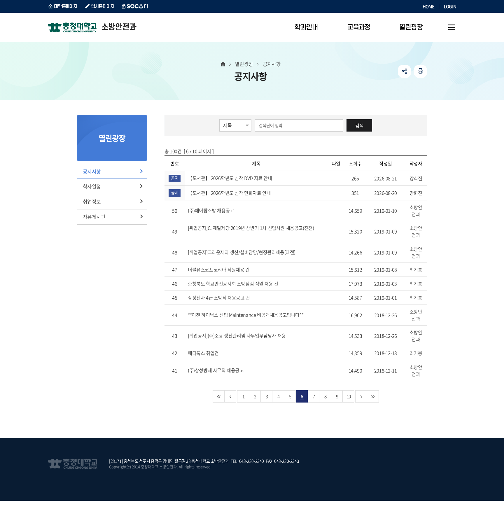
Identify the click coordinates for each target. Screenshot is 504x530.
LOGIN (450, 6)
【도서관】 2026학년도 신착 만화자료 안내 (230, 192)
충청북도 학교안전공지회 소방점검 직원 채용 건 (233, 283)
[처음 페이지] (219, 396)
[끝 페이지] (373, 396)
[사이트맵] (451, 27)
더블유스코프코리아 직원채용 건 (219, 269)
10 (348, 396)
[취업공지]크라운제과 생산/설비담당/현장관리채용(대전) (242, 252)
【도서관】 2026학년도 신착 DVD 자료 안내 (230, 177)
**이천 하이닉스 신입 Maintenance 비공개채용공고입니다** (246, 314)
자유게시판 (94, 216)
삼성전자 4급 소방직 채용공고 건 (219, 297)
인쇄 (420, 71)
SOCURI (135, 6)
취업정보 (92, 201)
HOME (428, 6)
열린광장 (244, 64)
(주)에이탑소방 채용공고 (211, 210)
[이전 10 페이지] (230, 396)
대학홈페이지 (65, 6)
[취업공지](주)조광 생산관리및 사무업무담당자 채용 (237, 335)
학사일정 (92, 186)
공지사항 (92, 171)
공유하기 (404, 71)
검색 (359, 125)
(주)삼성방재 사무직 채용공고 (216, 370)
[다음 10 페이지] (361, 396)
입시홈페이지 (102, 6)
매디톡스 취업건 (204, 352)
